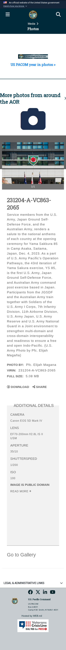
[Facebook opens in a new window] (30, 593)
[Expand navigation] (7, 14)
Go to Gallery (21, 554)
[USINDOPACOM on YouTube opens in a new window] (52, 593)
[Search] (58, 14)
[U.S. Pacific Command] (14, 600)
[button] (15, 6)
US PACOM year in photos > (33, 64)
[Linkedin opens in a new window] (45, 593)
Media (32, 23)
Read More (19, 491)
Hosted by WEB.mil (31, 615)
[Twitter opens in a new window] (38, 593)
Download (19, 387)
